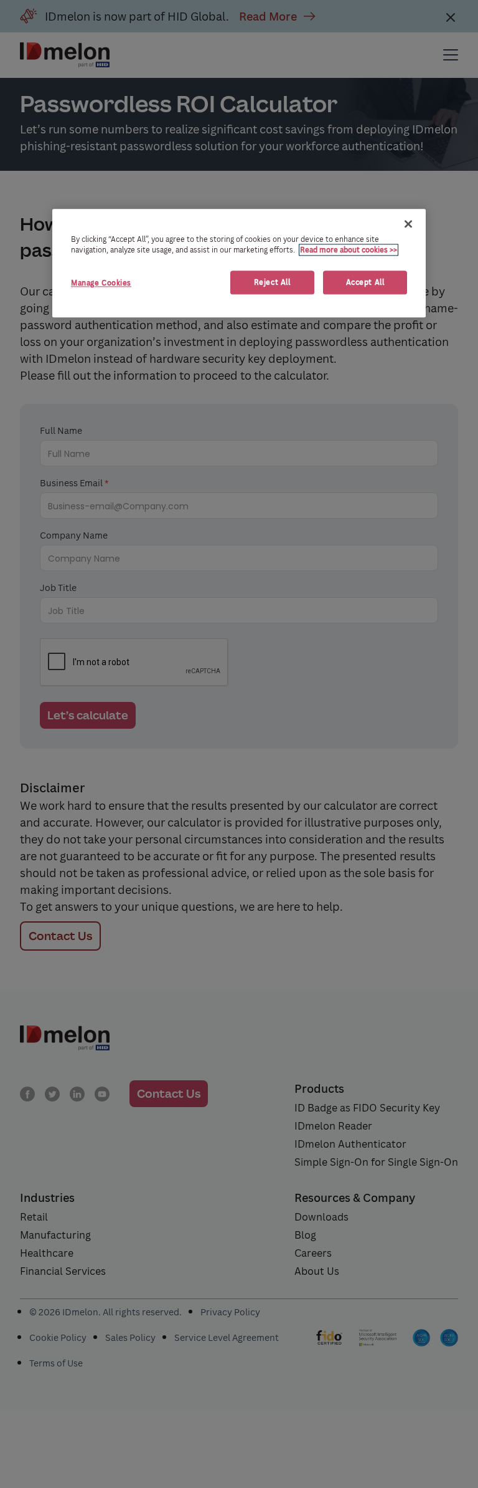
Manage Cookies (101, 283)
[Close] (408, 224)
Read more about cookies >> (348, 249)
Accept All (365, 282)
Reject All (272, 282)
